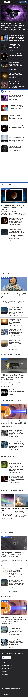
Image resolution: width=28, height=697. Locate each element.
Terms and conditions (6, 668)
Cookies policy (5, 674)
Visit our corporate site (19, 653)
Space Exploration (6, 277)
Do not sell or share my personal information (11, 688)
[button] (25, 2)
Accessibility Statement (7, 677)
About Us (3, 662)
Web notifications (5, 682)
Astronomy (5, 359)
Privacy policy (4, 671)
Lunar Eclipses (5, 189)
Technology (5, 405)
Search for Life (5, 536)
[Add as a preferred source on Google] (6, 657)
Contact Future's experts (7, 665)
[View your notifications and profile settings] (23, 2)
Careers (3, 685)
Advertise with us (5, 680)
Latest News (8, 91)
